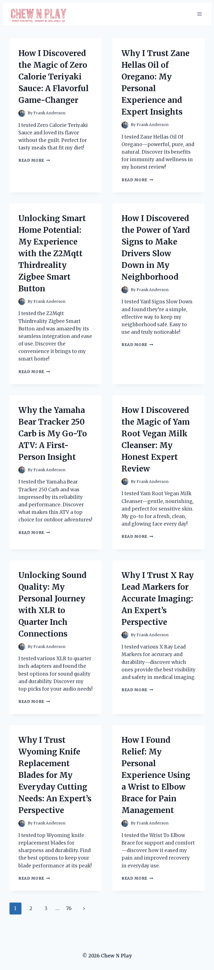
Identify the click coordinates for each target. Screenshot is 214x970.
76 (69, 908)
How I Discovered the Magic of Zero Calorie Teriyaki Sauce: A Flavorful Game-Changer (53, 76)
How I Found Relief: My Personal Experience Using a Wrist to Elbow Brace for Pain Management (155, 775)
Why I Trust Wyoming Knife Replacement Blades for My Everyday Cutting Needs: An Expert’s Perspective (54, 775)
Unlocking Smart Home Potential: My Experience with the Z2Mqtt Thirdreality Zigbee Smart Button (52, 253)
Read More (34, 160)
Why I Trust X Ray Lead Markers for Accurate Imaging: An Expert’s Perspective (157, 598)
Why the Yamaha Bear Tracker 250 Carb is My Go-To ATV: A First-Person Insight (52, 433)
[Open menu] (199, 13)
